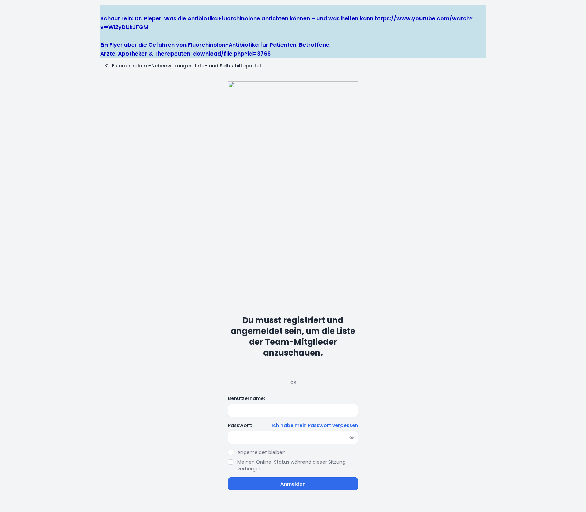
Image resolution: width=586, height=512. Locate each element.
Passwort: (240, 425)
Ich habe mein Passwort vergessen (315, 425)
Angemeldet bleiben (261, 452)
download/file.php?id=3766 (232, 54)
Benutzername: (246, 398)
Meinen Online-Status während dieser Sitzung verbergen (291, 465)
